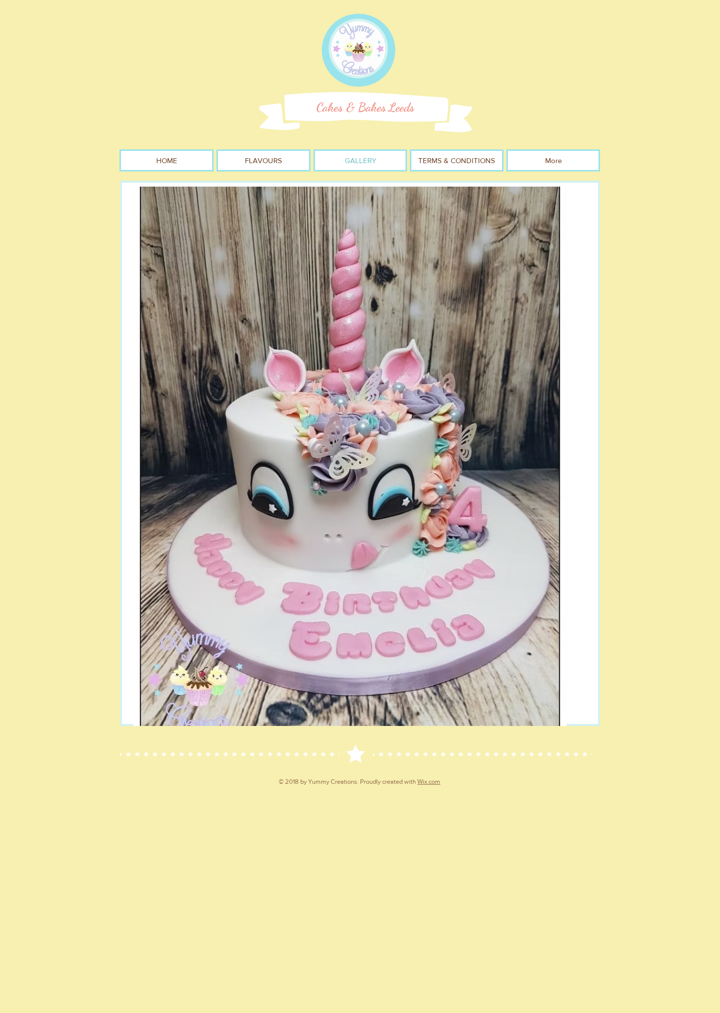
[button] (350, 456)
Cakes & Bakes (351, 107)
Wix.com (428, 781)
